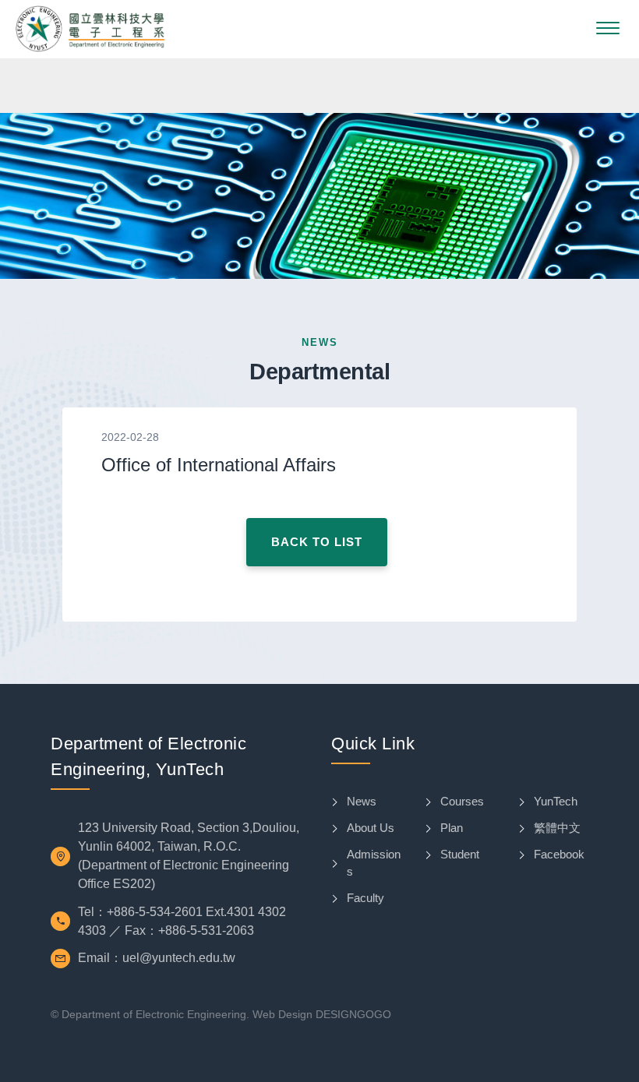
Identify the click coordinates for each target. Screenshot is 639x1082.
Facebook (559, 854)
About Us (370, 827)
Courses (462, 801)
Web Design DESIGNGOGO (321, 1014)
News (361, 801)
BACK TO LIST (316, 541)
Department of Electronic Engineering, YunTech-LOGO (90, 28)
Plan (451, 827)
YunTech (555, 801)
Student (459, 854)
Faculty (365, 897)
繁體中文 (557, 827)
